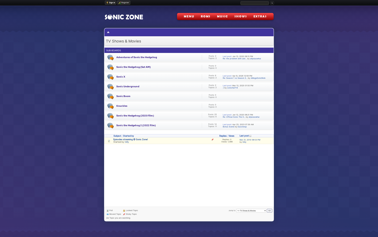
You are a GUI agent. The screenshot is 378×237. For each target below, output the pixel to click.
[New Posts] (110, 57)
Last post (244, 135)
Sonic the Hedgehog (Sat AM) (133, 67)
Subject (117, 136)
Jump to (232, 210)
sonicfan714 (232, 88)
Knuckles (121, 105)
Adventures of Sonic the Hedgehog (136, 57)
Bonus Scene (228, 127)
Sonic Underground (127, 86)
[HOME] (108, 32)
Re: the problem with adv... (235, 58)
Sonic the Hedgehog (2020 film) (135, 115)
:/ (223, 88)
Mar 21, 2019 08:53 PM (250, 140)
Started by (128, 136)
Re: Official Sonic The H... (234, 117)
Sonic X (120, 76)
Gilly (127, 142)
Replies (223, 136)
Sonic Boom (123, 96)
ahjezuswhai (255, 58)
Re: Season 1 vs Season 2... (235, 78)
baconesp (242, 127)
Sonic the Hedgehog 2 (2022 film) (136, 125)
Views (231, 136)
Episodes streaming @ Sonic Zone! (130, 139)
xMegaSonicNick (258, 78)
